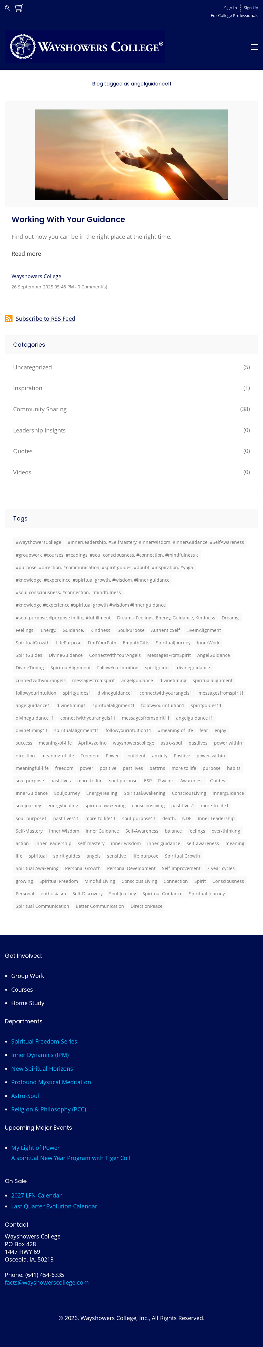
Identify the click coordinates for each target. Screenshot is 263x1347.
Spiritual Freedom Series (44, 1041)
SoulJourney (67, 793)
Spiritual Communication (42, 906)
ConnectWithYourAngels (115, 655)
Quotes (23, 451)
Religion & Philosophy (41, 1109)
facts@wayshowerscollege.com (47, 1282)
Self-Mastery (29, 831)
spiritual (38, 856)
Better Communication (100, 906)
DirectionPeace (147, 906)
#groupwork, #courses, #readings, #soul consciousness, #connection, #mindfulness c (107, 555)
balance (173, 831)
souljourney (28, 806)
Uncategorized (32, 367)
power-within (211, 756)
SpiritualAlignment (70, 668)
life (19, 856)
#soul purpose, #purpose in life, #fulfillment (63, 618)
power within (228, 743)
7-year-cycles (221, 868)
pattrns (157, 768)
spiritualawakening (105, 806)
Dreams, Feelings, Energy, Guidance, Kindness (166, 618)
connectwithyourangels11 (87, 718)
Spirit (200, 881)
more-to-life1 (215, 806)
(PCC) (79, 1109)
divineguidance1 (115, 693)
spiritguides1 (77, 693)
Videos (22, 472)
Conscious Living (139, 881)
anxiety (159, 756)
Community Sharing (40, 409)
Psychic (166, 781)
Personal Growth (83, 868)
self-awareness (203, 843)
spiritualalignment (213, 680)
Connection (176, 881)
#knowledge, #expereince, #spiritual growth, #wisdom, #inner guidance (93, 580)
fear (203, 730)
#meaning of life (175, 730)
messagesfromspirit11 (146, 718)
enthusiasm (53, 894)
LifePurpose (68, 643)
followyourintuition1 (162, 705)
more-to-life (90, 781)
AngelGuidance (213, 655)
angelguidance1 (33, 705)
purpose (212, 768)
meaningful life (57, 756)
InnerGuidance (32, 793)
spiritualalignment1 (113, 705)
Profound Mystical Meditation (51, 1082)
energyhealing (62, 806)
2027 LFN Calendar (36, 1195)
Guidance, (73, 630)
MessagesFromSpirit (169, 655)
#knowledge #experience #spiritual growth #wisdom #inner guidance (91, 605)
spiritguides (158, 668)
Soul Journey (122, 894)
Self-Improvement (181, 868)
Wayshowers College (36, 276)
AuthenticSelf (165, 630)
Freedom (90, 756)
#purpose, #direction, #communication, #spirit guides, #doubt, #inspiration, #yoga (104, 567)
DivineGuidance (66, 655)
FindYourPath (102, 643)
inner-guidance (163, 843)
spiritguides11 (206, 705)
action (22, 843)
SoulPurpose (131, 630)
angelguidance (137, 680)
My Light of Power (35, 1147)
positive (108, 768)
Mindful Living (99, 881)
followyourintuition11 (128, 730)
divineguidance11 (35, 718)
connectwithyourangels (41, 680)
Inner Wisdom (64, 831)
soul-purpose (123, 781)
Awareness (192, 781)
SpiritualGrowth (33, 643)
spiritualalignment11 (76, 730)
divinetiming (172, 680)
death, (169, 818)
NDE (186, 818)
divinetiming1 (71, 705)
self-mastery (91, 843)
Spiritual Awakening (37, 868)
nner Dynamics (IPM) (41, 1055)
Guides (217, 781)
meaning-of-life (55, 743)
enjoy (220, 730)
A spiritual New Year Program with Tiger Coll (71, 1158)
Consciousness (228, 881)
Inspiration (27, 388)
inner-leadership (53, 843)
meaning (234, 843)
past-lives (60, 781)
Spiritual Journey (207, 894)
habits (234, 768)
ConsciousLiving (189, 793)
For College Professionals (234, 15)
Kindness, (100, 630)
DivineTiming (30, 668)
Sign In (230, 8)
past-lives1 (182, 806)
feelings (196, 831)
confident (135, 756)
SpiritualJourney (173, 643)
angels (94, 856)
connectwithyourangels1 (166, 693)
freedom (64, 768)
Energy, (48, 630)
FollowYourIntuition (118, 668)
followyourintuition (36, 693)
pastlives (198, 743)
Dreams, (230, 618)
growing (24, 881)
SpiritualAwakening (144, 793)
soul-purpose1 (31, 818)
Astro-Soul (25, 1096)
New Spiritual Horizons (42, 1068)
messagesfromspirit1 (221, 693)
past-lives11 (66, 818)
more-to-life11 (100, 818)
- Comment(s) (91, 287)
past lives (133, 768)
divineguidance (193, 668)
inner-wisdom (126, 843)
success (24, 743)
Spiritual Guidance (162, 894)
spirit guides (66, 856)
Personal (25, 894)
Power (112, 756)
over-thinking (226, 831)
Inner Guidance (102, 831)
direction (25, 756)
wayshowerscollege (133, 743)
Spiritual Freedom (58, 881)
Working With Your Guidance (68, 219)
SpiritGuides (29, 655)
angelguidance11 (194, 718)
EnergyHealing (101, 793)
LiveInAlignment (203, 630)
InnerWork (208, 643)
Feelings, (25, 630)
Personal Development (131, 868)
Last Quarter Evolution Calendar (54, 1206)
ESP (148, 781)
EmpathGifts (136, 643)
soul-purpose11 (139, 818)
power (86, 768)
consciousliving (148, 806)
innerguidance (228, 793)
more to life (184, 768)
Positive (182, 756)
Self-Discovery (87, 894)
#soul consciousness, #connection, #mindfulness (68, 592)
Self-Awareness (141, 831)
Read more (26, 253)
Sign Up (251, 8)
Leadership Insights (39, 430)
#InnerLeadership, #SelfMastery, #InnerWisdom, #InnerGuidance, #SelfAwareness (156, 542)
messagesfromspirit (93, 680)
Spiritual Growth (182, 856)
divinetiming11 (32, 730)
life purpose (145, 856)
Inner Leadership (216, 818)
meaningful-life (32, 768)
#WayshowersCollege (38, 542)
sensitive (116, 856)
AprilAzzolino (92, 743)
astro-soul (171, 743)
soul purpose (30, 781)
